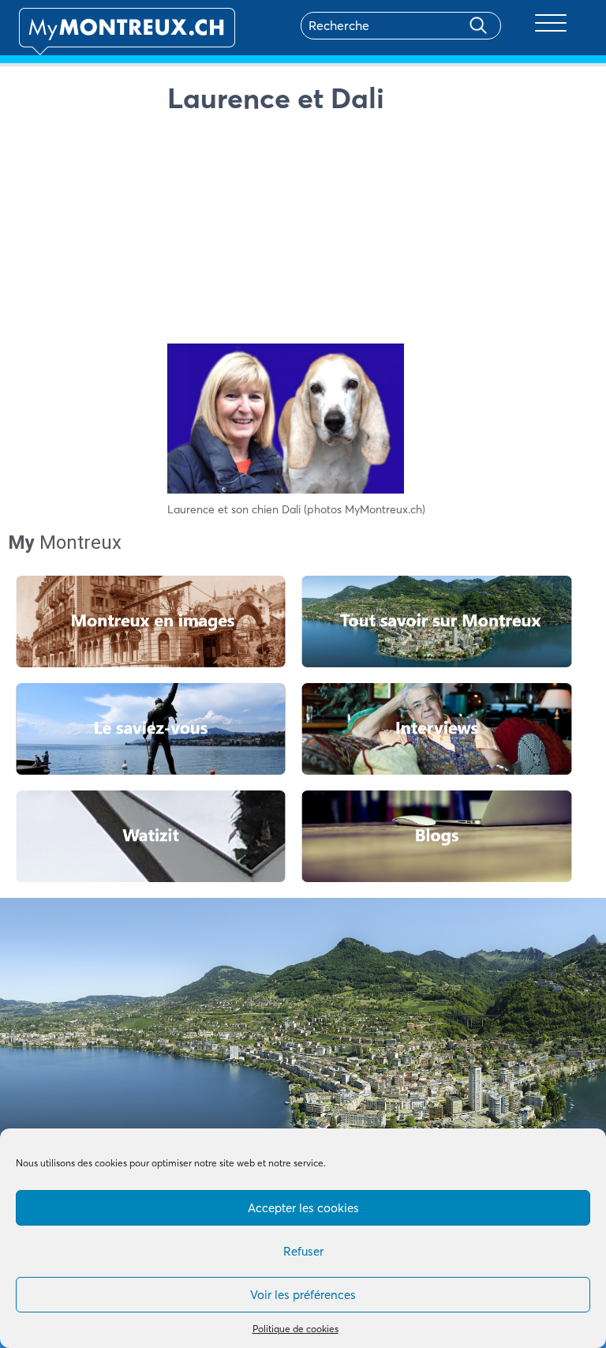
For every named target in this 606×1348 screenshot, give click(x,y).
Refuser (303, 1251)
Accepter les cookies (303, 1207)
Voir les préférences (303, 1294)
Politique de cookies (295, 1329)
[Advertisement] (377, 233)
